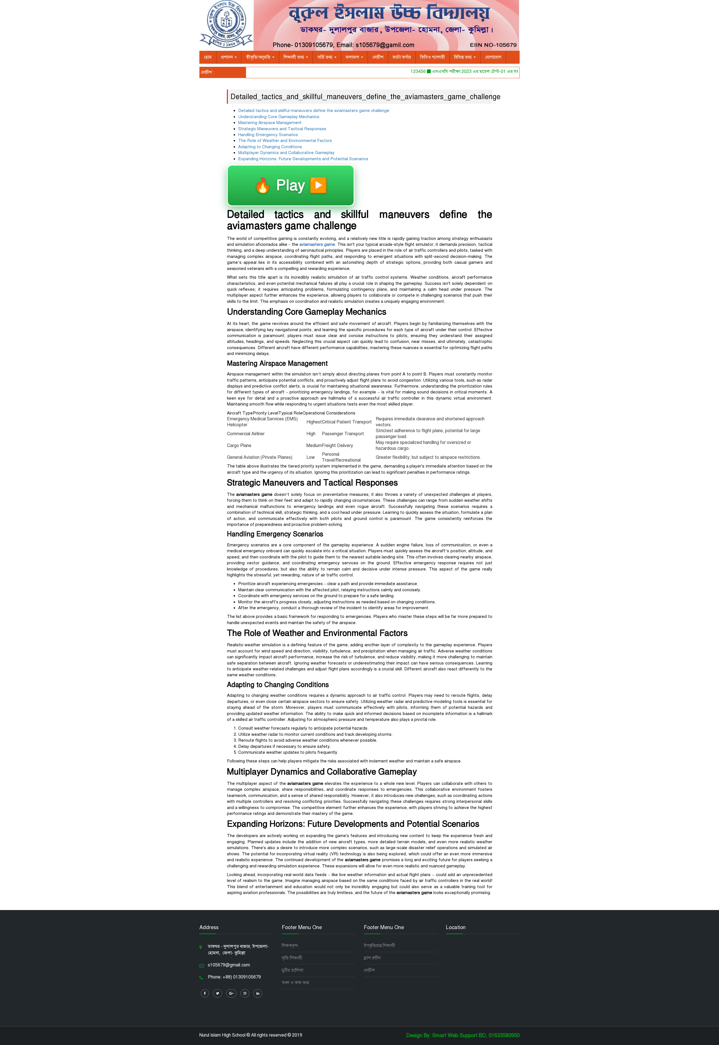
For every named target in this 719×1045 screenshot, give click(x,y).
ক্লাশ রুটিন (372, 958)
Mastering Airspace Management (270, 122)
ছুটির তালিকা (292, 970)
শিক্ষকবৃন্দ (290, 945)
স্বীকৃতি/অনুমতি (259, 57)
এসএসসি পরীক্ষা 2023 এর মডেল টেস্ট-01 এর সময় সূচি (464, 71)
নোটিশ (377, 57)
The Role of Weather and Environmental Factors (285, 140)
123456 (402, 71)
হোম (208, 57)
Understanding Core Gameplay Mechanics (278, 116)
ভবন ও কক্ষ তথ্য (296, 983)
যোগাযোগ (493, 57)
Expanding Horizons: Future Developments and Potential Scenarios (303, 158)
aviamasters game (317, 244)
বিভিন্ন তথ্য (463, 57)
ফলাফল (353, 57)
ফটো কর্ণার (402, 57)
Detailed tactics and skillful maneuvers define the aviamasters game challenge (313, 110)
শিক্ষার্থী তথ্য (294, 57)
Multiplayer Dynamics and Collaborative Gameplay (286, 152)
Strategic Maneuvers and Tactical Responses (282, 128)
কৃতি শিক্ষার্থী (292, 958)
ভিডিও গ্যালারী (432, 57)
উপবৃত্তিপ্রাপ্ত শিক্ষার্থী (379, 945)
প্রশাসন (227, 57)
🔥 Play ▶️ (291, 185)
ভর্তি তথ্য (325, 57)
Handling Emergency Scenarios (268, 134)
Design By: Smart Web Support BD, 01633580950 (463, 1035)
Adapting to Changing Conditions (270, 146)
